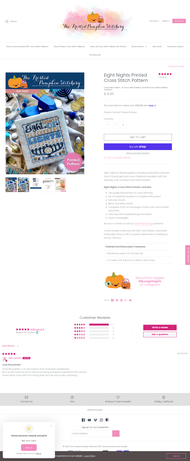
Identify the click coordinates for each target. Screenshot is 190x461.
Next (182, 66)
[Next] (81, 123)
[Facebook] (83, 420)
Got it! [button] (176, 456)
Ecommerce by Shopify (116, 446)
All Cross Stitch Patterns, (132, 87)
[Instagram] (101, 420)
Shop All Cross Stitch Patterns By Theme (108, 46)
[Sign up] (115, 433)
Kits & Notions (138, 46)
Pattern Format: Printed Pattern (120, 112)
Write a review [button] (160, 327)
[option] (45, 123)
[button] (165, 74)
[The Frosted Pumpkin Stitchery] (95, 21)
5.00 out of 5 (37, 329)
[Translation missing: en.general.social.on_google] (126, 300)
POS (99, 446)
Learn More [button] (89, 456)
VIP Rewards (95, 55)
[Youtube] (89, 420)
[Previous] (9, 123)
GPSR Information (95, 410)
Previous (173, 66)
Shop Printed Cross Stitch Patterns (69, 46)
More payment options (137, 153)
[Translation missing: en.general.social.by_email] (130, 300)
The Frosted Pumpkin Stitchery (83, 446)
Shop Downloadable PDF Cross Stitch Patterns (27, 46)
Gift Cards (157, 46)
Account (153, 21)
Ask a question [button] (160, 334)
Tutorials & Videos (175, 46)
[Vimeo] (95, 420)
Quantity (108, 118)
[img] (9, 353)
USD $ (164, 21)
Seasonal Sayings (143, 223)
